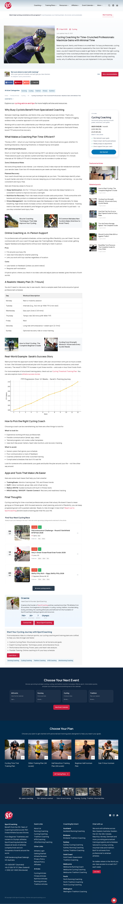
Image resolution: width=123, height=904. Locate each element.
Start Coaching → (108, 15)
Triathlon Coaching (39, 660)
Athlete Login (39, 851)
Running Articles (40, 881)
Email (27, 82)
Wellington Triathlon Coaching (75, 891)
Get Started (104, 152)
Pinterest (19, 82)
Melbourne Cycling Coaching (74, 869)
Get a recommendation (110, 74)
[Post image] (11, 221)
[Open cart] (117, 5)
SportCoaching (43, 605)
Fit (28, 95)
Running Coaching (13, 660)
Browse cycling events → (43, 588)
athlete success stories (31, 374)
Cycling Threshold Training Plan (64, 371)
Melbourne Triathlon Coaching (75, 872)
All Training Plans (60, 774)
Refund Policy (39, 862)
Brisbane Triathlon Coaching (74, 838)
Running (24, 91)
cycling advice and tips (24, 103)
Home (6, 95)
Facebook (10, 82)
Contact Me (27, 623)
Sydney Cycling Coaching (73, 845)
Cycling (74, 29)
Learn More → (13, 655)
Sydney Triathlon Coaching (73, 850)
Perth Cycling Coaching (72, 885)
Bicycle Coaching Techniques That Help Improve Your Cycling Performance (28, 221)
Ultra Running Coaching (65, 660)
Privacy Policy (39, 859)
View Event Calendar (61, 707)
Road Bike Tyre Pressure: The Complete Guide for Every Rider (107, 247)
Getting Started (40, 853)
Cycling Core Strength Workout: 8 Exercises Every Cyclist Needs (69, 344)
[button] (9, 99)
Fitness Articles (14, 95)
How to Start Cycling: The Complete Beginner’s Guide (30, 344)
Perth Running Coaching (72, 879)
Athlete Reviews (40, 856)
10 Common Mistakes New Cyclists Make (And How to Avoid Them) (69, 221)
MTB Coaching (51, 660)
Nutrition (52, 91)
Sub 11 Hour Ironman (106, 763)
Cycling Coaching (26, 660)
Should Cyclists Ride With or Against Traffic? (108, 235)
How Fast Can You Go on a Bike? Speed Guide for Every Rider (107, 213)
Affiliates (37, 864)
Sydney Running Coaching (73, 847)
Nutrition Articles (40, 879)
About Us (37, 828)
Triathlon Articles (40, 884)
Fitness (45, 91)
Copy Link (35, 82)
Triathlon (38, 91)
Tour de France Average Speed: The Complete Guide (108, 224)
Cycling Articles (40, 873)
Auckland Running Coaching (74, 831)
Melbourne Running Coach (73, 867)
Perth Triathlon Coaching (73, 882)
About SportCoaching (44, 623)
